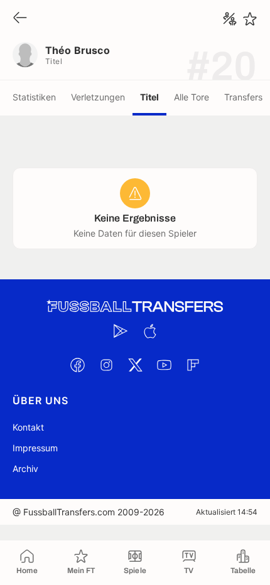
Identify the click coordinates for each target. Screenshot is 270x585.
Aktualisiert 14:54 (226, 512)
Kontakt (28, 427)
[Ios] (149, 330)
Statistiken (34, 97)
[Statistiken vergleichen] (229, 18)
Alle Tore (191, 97)
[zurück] (20, 18)
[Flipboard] (192, 364)
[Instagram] (106, 364)
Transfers (243, 97)
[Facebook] (77, 364)
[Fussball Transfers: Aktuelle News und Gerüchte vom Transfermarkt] (135, 306)
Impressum (35, 448)
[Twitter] (135, 364)
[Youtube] (163, 364)
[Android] (120, 330)
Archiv (25, 468)
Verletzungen (98, 97)
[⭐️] (249, 18)
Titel (149, 97)
